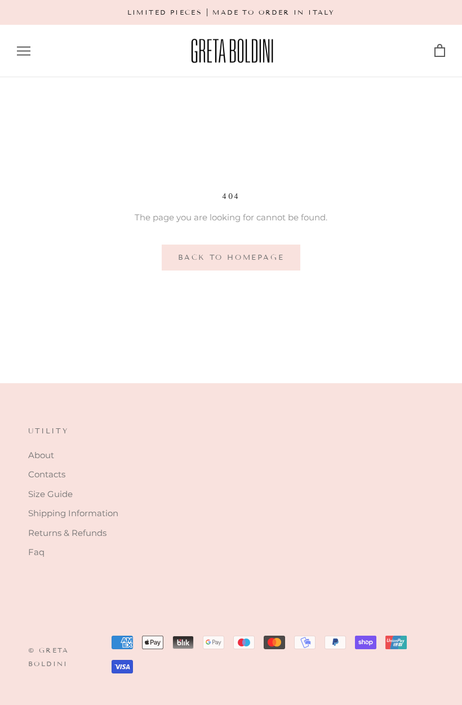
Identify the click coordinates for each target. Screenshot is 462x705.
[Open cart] (439, 51)
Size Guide (50, 494)
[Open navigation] (23, 51)
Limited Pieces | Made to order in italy (231, 12)
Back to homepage (231, 257)
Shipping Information (73, 513)
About (41, 455)
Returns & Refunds (67, 532)
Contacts (46, 474)
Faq (36, 552)
